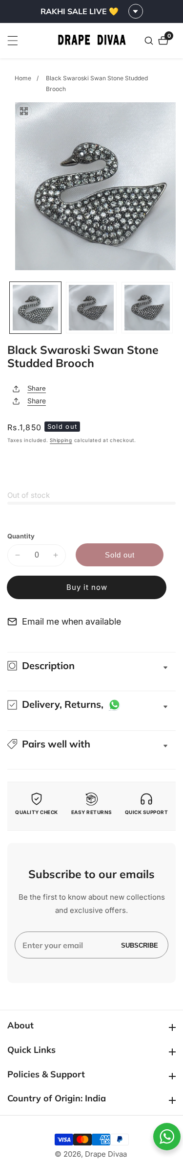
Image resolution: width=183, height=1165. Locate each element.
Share (36, 388)
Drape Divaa (106, 1154)
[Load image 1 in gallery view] (35, 307)
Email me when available (71, 621)
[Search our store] (150, 40)
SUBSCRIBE (139, 945)
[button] (91, 744)
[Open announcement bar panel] (135, 11)
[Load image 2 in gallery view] (91, 307)
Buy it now (86, 587)
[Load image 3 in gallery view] (147, 307)
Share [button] (36, 400)
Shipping (61, 440)
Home (23, 78)
